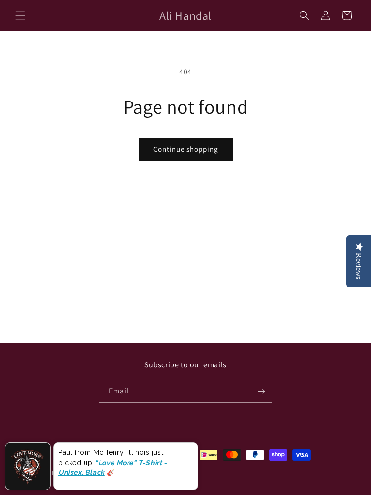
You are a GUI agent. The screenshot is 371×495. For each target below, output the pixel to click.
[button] (20, 15)
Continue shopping (185, 149)
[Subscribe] (261, 391)
